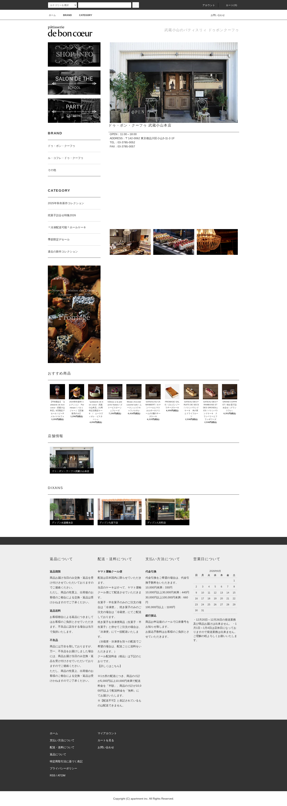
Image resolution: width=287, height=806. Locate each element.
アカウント (208, 5)
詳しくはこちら (109, 666)
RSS (52, 775)
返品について (58, 754)
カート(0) (231, 5)
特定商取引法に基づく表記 (66, 761)
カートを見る (106, 740)
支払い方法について (62, 740)
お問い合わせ (218, 15)
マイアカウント (107, 733)
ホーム (52, 15)
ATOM (61, 775)
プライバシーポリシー (63, 768)
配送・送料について (62, 747)
